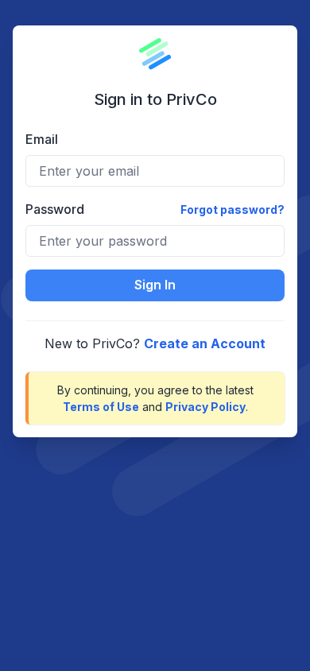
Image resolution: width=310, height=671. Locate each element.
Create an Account (204, 343)
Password (54, 209)
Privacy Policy (205, 406)
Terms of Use (101, 406)
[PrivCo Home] (155, 54)
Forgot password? (232, 209)
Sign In (155, 285)
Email (41, 139)
